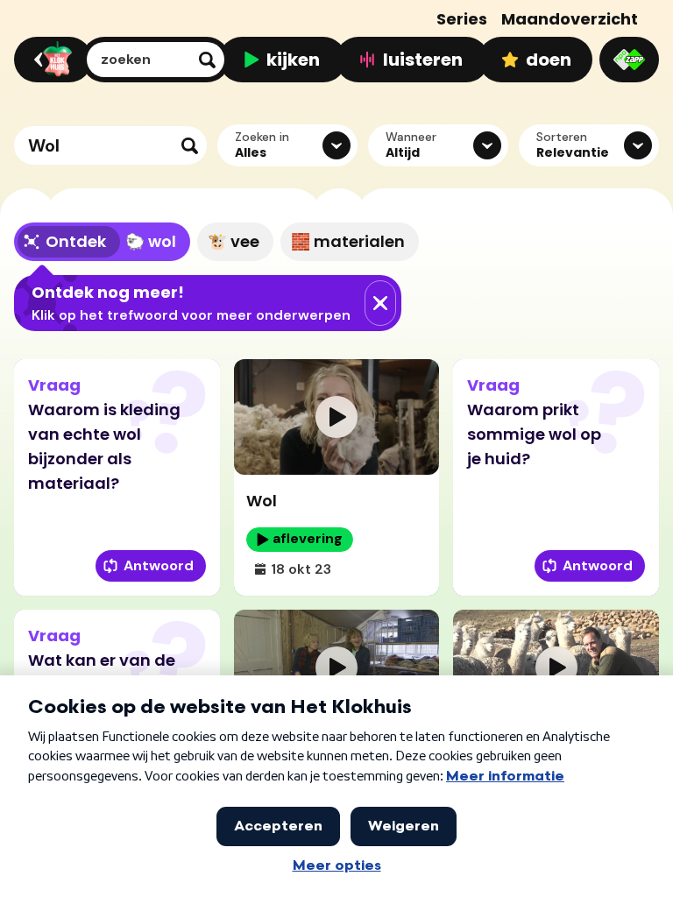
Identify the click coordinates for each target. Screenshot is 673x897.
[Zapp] (629, 59)
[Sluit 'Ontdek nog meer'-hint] (380, 303)
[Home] (50, 59)
